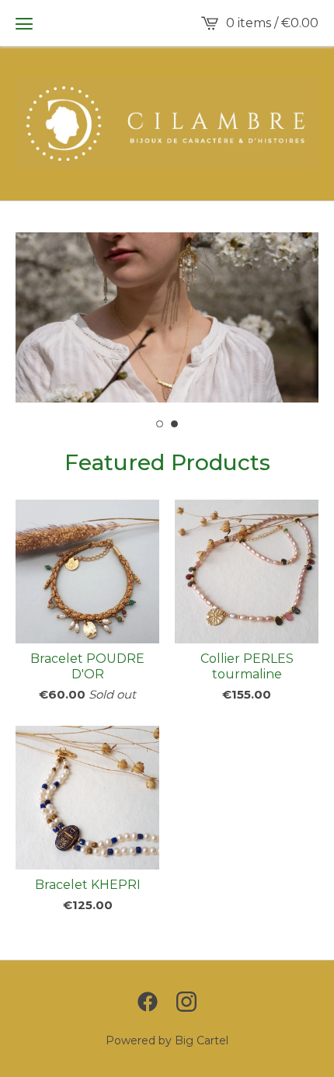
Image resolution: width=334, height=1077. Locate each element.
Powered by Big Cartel (167, 1040)
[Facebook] (147, 1002)
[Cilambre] (167, 123)
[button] (24, 23)
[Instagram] (186, 1002)
